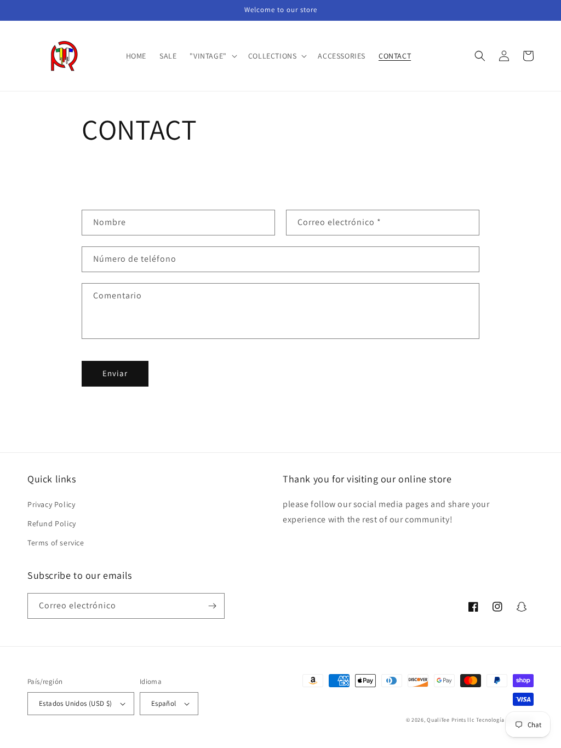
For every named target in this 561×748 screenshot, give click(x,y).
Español (163, 703)
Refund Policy (51, 523)
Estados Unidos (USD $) (75, 703)
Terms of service (55, 543)
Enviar (115, 373)
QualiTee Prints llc (450, 719)
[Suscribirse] (212, 606)
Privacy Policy (51, 504)
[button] (212, 55)
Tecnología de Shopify (505, 719)
